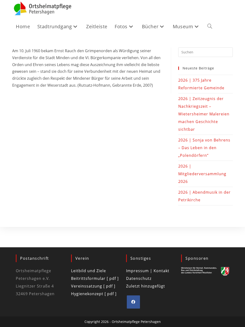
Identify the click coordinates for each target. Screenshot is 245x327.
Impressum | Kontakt (147, 270)
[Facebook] (133, 302)
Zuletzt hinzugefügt (145, 286)
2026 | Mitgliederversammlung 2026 (202, 174)
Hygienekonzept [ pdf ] (94, 293)
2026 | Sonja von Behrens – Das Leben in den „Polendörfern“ (204, 147)
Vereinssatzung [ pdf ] (93, 286)
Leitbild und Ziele (88, 270)
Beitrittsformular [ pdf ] (95, 278)
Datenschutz (138, 278)
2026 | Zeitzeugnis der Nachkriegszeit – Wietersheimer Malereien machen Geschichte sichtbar (203, 114)
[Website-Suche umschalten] (210, 26)
